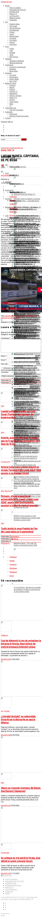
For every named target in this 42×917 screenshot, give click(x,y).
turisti (17, 318)
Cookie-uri (9, 892)
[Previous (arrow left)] (2, 915)
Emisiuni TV (13, 92)
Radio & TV (13, 14)
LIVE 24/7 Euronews (16, 110)
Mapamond (13, 94)
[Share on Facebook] (23, 547)
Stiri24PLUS (5, 175)
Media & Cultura (10, 83)
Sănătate (8, 59)
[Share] (4, 913)
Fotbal (11, 49)
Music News (13, 71)
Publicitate (13, 20)
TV (10, 106)
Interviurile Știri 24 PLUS (17, 10)
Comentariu (6, 338)
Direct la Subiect (15, 8)
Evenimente (9, 65)
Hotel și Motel (14, 79)
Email (3, 360)
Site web (4, 364)
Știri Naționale (14, 30)
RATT (36, 316)
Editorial (12, 89)
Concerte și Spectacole (17, 67)
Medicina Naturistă (15, 63)
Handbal (12, 53)
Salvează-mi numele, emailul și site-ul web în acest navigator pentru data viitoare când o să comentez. (19, 370)
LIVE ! (7, 216)
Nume (3, 356)
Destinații (8, 73)
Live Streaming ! (11, 889)
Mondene (12, 69)
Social (11, 34)
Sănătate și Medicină (16, 61)
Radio (11, 104)
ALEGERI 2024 (14, 12)
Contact (8, 118)
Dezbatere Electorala (13, 885)
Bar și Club (13, 81)
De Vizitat (12, 75)
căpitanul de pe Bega (13, 316)
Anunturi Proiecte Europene (19, 116)
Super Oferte (13, 102)
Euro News (13, 40)
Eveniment (13, 44)
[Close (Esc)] (2, 913)
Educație (12, 85)
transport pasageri (8, 318)
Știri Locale (13, 26)
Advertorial (13, 114)
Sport (7, 47)
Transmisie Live (10, 108)
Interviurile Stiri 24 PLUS (14, 881)
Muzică (11, 87)
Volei (11, 51)
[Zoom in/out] (8, 913)
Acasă (7, 6)
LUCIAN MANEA (27, 316)
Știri (6, 22)
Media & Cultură (14, 18)
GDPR (7, 894)
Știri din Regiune (14, 28)
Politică (12, 32)
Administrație (14, 36)
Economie (12, 38)
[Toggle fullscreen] (6, 913)
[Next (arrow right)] (4, 915)
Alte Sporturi (13, 57)
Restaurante (13, 77)
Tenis (11, 55)
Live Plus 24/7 (14, 16)
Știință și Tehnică (15, 96)
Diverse (12, 100)
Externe (12, 42)
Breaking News (14, 24)
